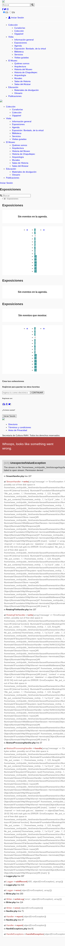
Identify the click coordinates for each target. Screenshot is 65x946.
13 (35, 265)
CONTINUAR (37, 392)
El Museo (12, 60)
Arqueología (20, 75)
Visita (10, 37)
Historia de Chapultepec (25, 72)
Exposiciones (20, 42)
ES (6, 12)
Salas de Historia (22, 81)
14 (35, 268)
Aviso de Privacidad (17, 430)
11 (35, 259)
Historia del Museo (23, 69)
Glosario (18, 93)
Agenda (18, 46)
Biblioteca (19, 51)
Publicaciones (14, 96)
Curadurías (19, 28)
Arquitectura (20, 66)
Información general (24, 39)
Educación (13, 87)
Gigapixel (18, 34)
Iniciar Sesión (17, 17)
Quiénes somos (21, 63)
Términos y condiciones (19, 427)
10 (35, 256)
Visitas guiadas (21, 57)
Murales (18, 78)
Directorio (13, 424)
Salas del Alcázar (22, 84)
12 (35, 262)
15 (35, 271)
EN (13, 12)
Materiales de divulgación (26, 90)
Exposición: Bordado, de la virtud (30, 48)
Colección (13, 25)
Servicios (18, 54)
